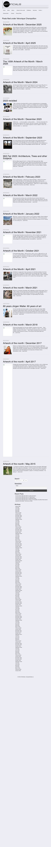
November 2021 (18, 573)
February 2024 (18, 541)
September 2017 (18, 634)
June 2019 (17, 608)
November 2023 (18, 545)
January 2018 (18, 629)
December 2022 (18, 556)
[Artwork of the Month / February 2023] (7, 183)
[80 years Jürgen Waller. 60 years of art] (7, 313)
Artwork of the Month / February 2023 (21, 176)
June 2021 (17, 578)
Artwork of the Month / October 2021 (21, 250)
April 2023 (17, 551)
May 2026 (17, 510)
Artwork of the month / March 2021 (20, 287)
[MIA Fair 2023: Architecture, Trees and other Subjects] (7, 165)
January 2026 (18, 514)
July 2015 (17, 662)
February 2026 (18, 512)
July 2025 (17, 520)
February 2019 (18, 613)
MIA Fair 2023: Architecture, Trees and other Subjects (25, 157)
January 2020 (18, 600)
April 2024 (17, 538)
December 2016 (18, 643)
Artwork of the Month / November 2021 (22, 232)
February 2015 (18, 669)
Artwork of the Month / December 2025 (22, 24)
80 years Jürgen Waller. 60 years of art (22, 306)
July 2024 (17, 534)
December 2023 (18, 543)
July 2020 (17, 593)
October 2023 (18, 546)
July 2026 (17, 507)
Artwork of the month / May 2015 (19, 463)
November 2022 (18, 558)
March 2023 (17, 552)
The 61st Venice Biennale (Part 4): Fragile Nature (25, 497)
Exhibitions (29, 10)
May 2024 (17, 537)
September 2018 (18, 620)
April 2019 (17, 611)
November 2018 (18, 617)
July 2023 (17, 549)
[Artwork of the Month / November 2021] (7, 239)
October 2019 (18, 604)
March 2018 (17, 626)
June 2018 (17, 622)
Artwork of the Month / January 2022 (21, 213)
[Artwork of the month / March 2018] (7, 331)
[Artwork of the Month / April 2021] (7, 276)
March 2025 (17, 525)
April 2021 (17, 581)
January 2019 (18, 615)
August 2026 (17, 506)
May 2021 (17, 580)
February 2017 (18, 640)
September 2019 (18, 605)
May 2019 (17, 609)
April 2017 (17, 639)
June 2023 (17, 550)
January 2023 (18, 555)
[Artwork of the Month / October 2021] (7, 257)
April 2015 (17, 666)
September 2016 (18, 647)
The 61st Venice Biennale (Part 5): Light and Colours (25, 495)
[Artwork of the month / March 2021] (7, 294)
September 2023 (18, 547)
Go (26, 480)
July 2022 (17, 563)
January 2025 (18, 528)
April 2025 (17, 524)
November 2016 (18, 644)
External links (6, 13)
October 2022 (18, 559)
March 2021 (17, 582)
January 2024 (18, 542)
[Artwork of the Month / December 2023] (7, 126)
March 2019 (17, 612)
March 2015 (17, 668)
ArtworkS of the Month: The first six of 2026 (23, 500)
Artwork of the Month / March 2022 (20, 195)
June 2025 (17, 521)
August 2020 (17, 591)
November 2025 (18, 516)
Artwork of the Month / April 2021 (19, 269)
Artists (13, 10)
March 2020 (17, 598)
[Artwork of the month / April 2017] (7, 410)
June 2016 (17, 649)
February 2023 (18, 554)
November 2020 (18, 587)
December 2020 (18, 586)
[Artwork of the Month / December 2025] (7, 31)
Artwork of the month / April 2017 (19, 361)
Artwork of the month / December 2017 (22, 343)
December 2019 (18, 602)
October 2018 (18, 618)
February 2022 (18, 569)
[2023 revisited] (7, 107)
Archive (40, 10)
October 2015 (18, 660)
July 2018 (17, 621)
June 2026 (17, 508)
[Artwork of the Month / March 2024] (7, 89)
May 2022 (17, 565)
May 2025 (17, 523)
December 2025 (18, 515)
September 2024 (18, 533)
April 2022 (17, 567)
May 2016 (17, 651)
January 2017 (18, 642)
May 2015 (17, 665)
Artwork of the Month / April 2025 (19, 42)
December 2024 (18, 529)
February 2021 (18, 583)
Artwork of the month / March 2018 (20, 324)
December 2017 (18, 630)
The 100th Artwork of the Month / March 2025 (23, 62)
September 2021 (18, 576)
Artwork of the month (21, 10)
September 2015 (18, 661)
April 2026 (17, 511)
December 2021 (18, 572)
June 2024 (17, 536)
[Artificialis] (25, 4)
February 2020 (18, 599)
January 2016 (18, 656)
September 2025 (18, 519)
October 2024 (18, 532)
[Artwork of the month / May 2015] (7, 470)
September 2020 (18, 590)
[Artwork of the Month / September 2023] (7, 144)
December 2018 (18, 616)
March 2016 (17, 653)
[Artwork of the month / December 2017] (7, 350)
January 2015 (18, 670)
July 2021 (17, 577)
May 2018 (17, 624)
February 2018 (18, 627)
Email (17, 485)
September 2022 (18, 560)
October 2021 (18, 574)
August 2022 (17, 561)
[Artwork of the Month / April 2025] (7, 49)
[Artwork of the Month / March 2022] (7, 202)
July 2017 (17, 635)
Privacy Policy (18, 13)
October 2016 (18, 646)
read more (30, 32)
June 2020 (17, 594)
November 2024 (18, 530)
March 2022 (17, 568)
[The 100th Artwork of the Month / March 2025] (7, 70)
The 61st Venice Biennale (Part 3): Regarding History (25, 498)
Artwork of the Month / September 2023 (22, 137)
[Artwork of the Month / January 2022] (7, 220)
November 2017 (18, 631)
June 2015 (17, 664)
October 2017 (18, 633)
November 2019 (18, 603)
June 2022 (17, 564)
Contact (12, 13)
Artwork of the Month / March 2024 (20, 82)
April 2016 (17, 652)
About (8, 10)
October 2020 (18, 589)
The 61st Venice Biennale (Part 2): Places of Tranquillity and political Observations (31, 499)
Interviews (35, 10)
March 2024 (17, 539)
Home (4, 10)
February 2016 (18, 655)
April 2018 (17, 625)
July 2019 (17, 607)
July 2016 (17, 648)
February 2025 (18, 527)
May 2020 (17, 595)
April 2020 (17, 596)
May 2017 (17, 638)
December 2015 (18, 657)
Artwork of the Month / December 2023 (22, 119)
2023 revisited (10, 100)
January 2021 (18, 585)
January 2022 (18, 571)
